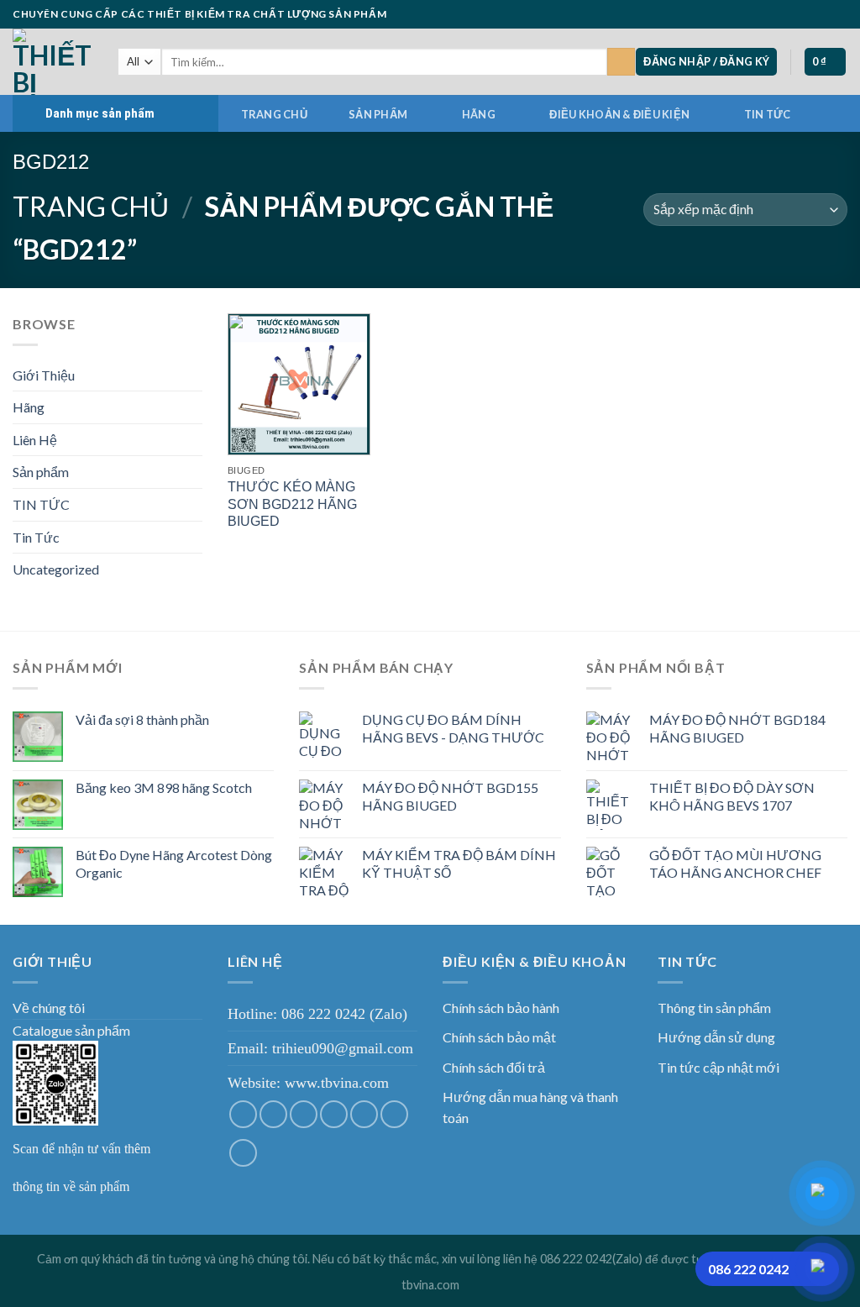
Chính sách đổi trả (494, 1067)
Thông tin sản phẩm (714, 1008)
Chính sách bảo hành (501, 1008)
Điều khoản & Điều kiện (619, 114)
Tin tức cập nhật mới (718, 1067)
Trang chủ (274, 114)
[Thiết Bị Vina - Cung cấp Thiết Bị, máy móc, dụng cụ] (52, 62)
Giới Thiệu (44, 375)
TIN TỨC (767, 114)
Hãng (479, 114)
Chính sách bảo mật (499, 1037)
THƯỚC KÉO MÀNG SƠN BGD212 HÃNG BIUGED (292, 504)
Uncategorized (56, 569)
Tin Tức (36, 537)
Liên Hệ (35, 440)
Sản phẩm (378, 114)
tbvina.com (430, 1285)
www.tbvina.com (337, 1082)
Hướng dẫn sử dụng (716, 1037)
